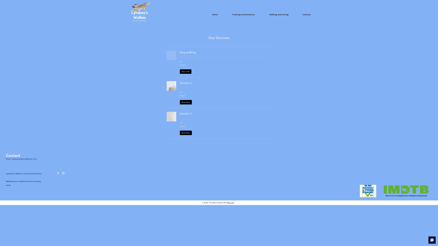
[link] (225, 52)
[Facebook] (58, 173)
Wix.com (230, 202)
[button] (185, 71)
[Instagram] (63, 173)
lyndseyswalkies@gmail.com (24, 159)
